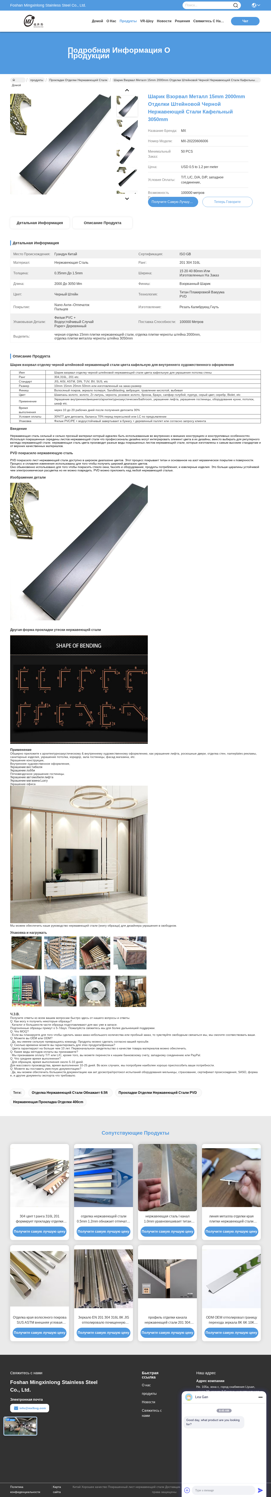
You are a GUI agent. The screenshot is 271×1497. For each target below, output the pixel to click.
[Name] (235, 5)
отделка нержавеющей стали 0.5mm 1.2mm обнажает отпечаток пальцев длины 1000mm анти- (103, 1219)
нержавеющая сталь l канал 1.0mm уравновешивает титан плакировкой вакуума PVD (167, 1219)
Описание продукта (102, 223)
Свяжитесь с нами (209, 21)
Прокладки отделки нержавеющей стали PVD (158, 1092)
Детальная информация (40, 223)
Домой (97, 21)
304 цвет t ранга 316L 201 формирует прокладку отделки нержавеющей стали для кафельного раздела (39, 1219)
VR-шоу (146, 21)
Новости (164, 21)
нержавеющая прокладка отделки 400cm (48, 1102)
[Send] (260, 1490)
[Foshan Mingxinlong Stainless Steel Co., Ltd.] (33, 21)
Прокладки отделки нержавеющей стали (78, 80)
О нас (111, 21)
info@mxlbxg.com (32, 1408)
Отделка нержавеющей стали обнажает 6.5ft (70, 1092)
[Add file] (187, 1490)
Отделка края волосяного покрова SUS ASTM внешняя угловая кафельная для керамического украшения (39, 1320)
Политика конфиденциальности (25, 1489)
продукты (128, 21)
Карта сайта (57, 1489)
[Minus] (260, 1397)
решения (182, 21)
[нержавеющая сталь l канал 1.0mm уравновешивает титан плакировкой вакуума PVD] (167, 1177)
